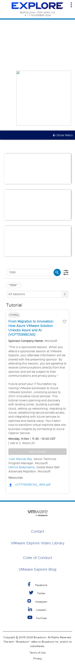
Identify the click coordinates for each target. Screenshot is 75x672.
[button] (28, 178)
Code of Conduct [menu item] (37, 557)
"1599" (14, 285)
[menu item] (37, 584)
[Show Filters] (66, 272)
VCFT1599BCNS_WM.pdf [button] (32, 484)
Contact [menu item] (37, 531)
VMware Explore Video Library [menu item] (37, 543)
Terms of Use (37, 652)
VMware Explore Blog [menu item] (37, 569)
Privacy (37, 658)
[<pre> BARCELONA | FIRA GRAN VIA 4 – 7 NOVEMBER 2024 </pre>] (37, 5)
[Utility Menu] (71, 5)
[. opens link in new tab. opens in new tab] (37, 512)
